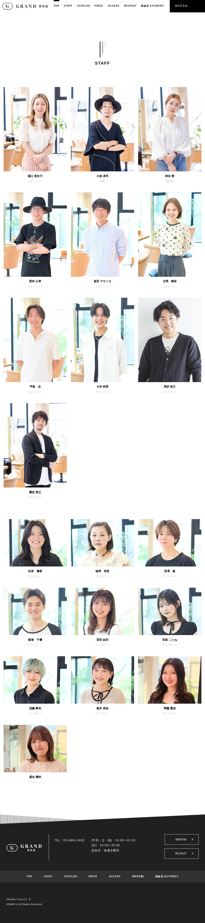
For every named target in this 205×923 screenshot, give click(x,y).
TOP (56, 5)
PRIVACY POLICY (16, 899)
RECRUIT (130, 5)
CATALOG (83, 5)
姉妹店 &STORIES (166, 876)
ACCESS (113, 5)
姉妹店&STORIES (152, 5)
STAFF (68, 5)
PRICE (98, 5)
